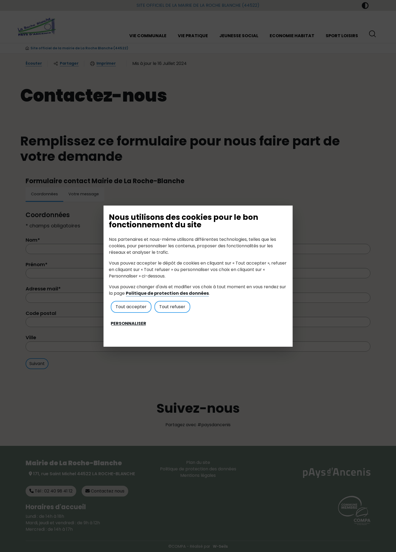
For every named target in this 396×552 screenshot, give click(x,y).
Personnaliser (128, 323)
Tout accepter (131, 307)
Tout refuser (172, 307)
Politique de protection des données (167, 293)
